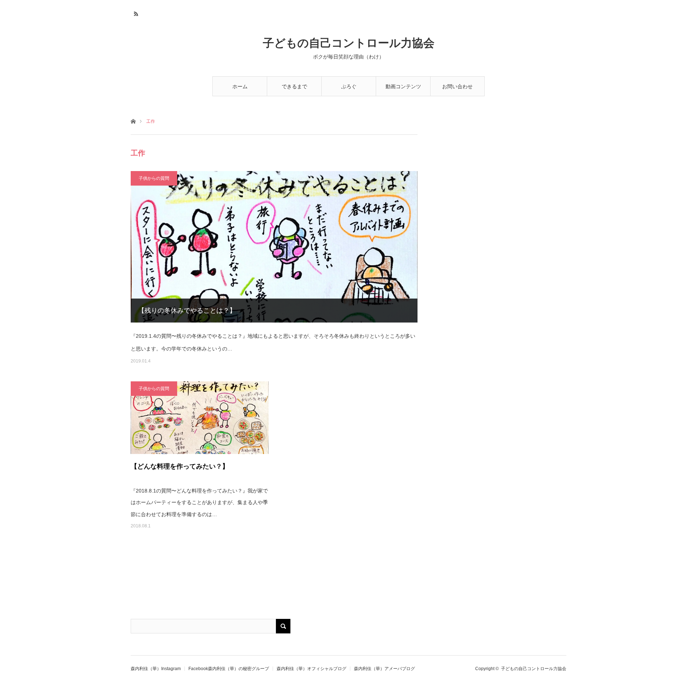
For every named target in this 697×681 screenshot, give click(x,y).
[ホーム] (133, 120)
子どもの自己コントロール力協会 (349, 43)
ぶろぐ (348, 86)
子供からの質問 (154, 178)
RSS (135, 12)
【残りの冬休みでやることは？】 (187, 310)
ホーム (240, 86)
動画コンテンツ (403, 86)
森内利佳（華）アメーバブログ (384, 668)
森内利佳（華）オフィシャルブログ (311, 668)
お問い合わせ (457, 86)
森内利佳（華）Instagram (156, 668)
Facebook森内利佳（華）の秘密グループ (228, 668)
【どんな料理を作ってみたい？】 (180, 466)
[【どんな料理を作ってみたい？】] (200, 417)
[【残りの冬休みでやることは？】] (274, 247)
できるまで (294, 86)
